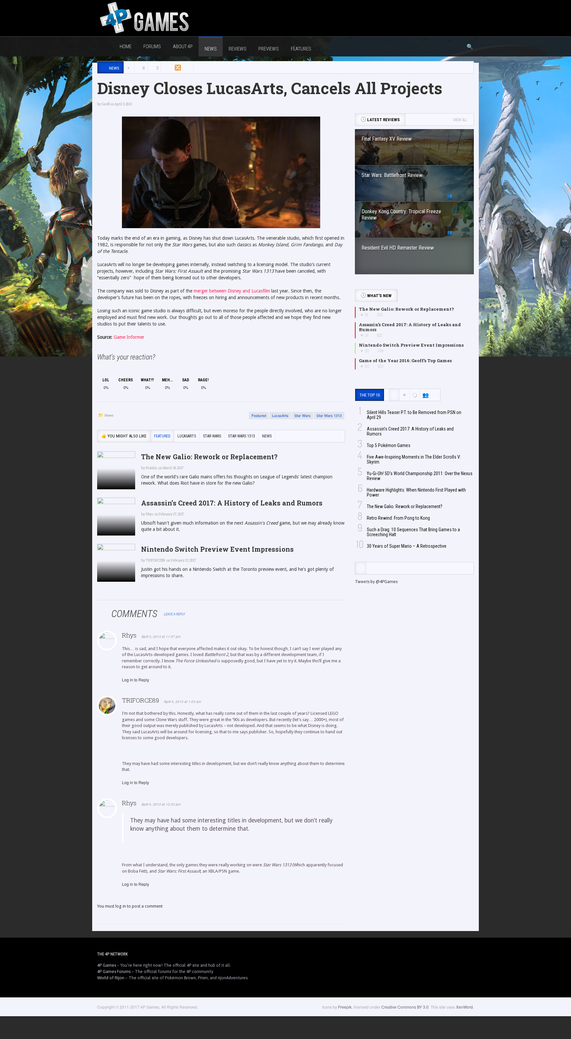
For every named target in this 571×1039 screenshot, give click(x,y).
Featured (258, 415)
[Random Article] (177, 67)
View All (460, 120)
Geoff (105, 104)
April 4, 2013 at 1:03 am (182, 701)
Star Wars (302, 415)
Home (126, 47)
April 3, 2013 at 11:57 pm (160, 636)
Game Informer (129, 337)
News (109, 415)
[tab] (360, 568)
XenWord (464, 1007)
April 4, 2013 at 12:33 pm (160, 804)
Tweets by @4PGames (376, 581)
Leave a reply (175, 614)
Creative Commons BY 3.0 (405, 1007)
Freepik (345, 1007)
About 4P (183, 47)
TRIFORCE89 (140, 700)
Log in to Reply (135, 679)
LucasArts (280, 415)
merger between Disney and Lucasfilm (231, 291)
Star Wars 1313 (329, 415)
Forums (152, 47)
